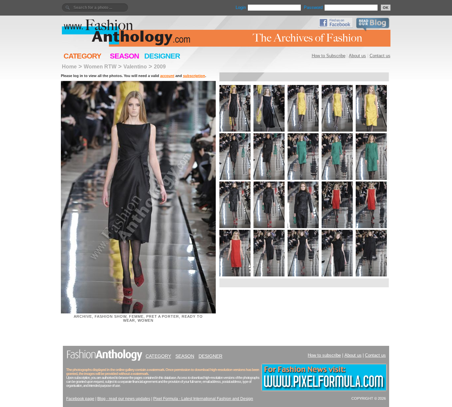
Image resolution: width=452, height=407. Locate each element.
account (167, 76)
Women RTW (100, 66)
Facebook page (80, 398)
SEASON (124, 56)
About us (357, 55)
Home (69, 66)
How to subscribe (324, 355)
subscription (194, 76)
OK (385, 8)
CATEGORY (82, 56)
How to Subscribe (328, 55)
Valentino (135, 66)
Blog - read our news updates (123, 398)
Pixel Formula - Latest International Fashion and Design (203, 398)
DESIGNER (162, 56)
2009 (160, 66)
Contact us (380, 55)
